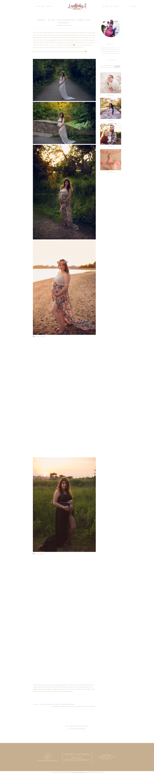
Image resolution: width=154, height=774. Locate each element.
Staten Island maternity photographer (79, 689)
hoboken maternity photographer (58, 687)
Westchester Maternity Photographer (62, 691)
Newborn (111, 95)
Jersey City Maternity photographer (78, 687)
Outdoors (110, 146)
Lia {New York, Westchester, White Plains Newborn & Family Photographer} (73, 706)
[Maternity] (110, 108)
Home (38, 6)
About (43, 6)
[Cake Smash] (110, 159)
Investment (105, 6)
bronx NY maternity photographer (56, 685)
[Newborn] (110, 82)
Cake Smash (111, 172)
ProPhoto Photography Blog (79, 772)
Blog (111, 6)
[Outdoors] (110, 134)
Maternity (110, 120)
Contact (116, 6)
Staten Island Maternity (60, 689)
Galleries (49, 6)
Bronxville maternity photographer (77, 685)
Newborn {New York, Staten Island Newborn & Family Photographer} (54, 704)
